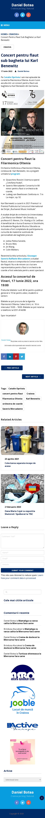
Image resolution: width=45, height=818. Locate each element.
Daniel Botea (23, 5)
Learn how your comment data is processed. (22, 576)
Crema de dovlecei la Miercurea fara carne (22, 638)
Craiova (13, 34)
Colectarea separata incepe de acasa (20, 464)
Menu (7, 25)
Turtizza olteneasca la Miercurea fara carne (22, 655)
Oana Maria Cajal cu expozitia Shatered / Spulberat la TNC (20, 512)
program (15, 173)
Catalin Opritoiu (12, 77)
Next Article (32, 376)
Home (4, 34)
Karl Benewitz (33, 398)
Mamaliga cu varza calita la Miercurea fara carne (21, 622)
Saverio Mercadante (12, 408)
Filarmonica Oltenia (12, 398)
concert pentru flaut (12, 393)
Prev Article (12, 368)
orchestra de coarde (12, 403)
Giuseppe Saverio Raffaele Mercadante (19, 257)
